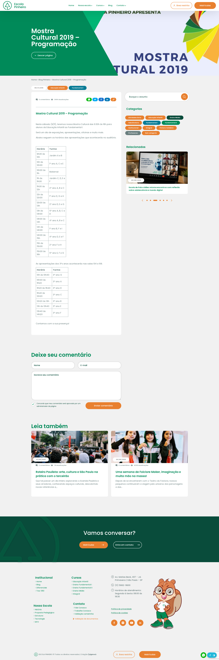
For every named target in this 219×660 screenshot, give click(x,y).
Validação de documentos (86, 618)
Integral (76, 594)
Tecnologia (40, 618)
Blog (110, 5)
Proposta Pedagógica (44, 612)
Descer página (45, 55)
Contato (120, 5)
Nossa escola (84, 5)
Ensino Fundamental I (82, 584)
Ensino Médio (78, 590)
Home (71, 5)
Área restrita (182, 5)
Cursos (99, 5)
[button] (142, 200)
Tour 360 (40, 590)
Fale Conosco (80, 607)
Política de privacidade (121, 609)
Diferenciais (41, 587)
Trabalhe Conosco (82, 610)
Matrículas (205, 5)
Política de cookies (119, 613)
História (38, 609)
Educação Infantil (80, 581)
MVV (37, 622)
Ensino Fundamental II (82, 587)
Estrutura (39, 615)
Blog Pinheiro (44, 79)
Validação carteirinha (84, 614)
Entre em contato (124, 544)
